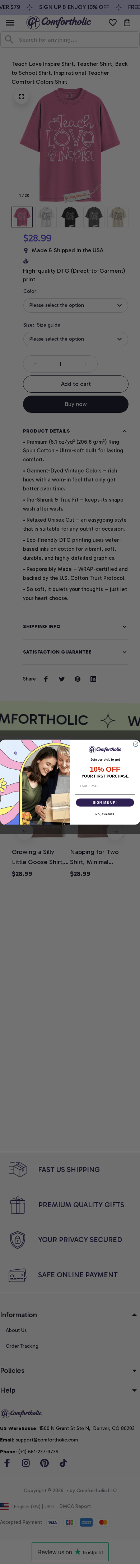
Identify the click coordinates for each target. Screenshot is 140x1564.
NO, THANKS (105, 814)
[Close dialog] (135, 744)
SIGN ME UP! (105, 802)
